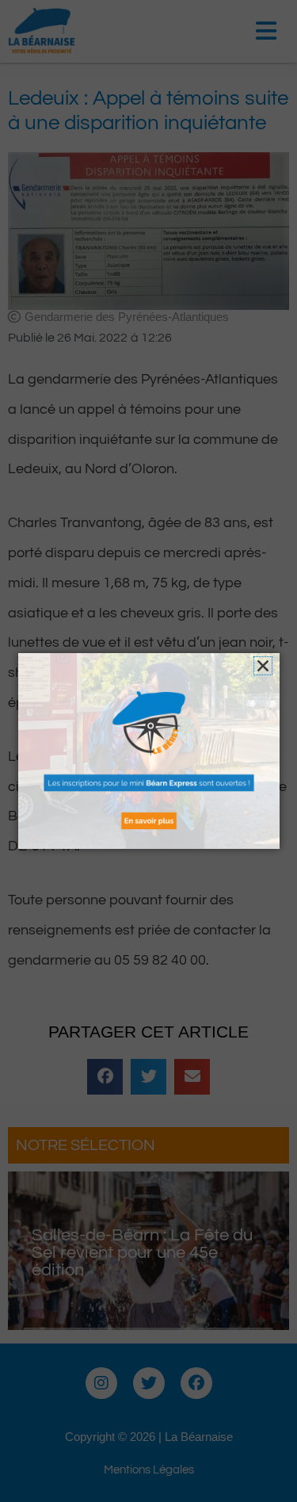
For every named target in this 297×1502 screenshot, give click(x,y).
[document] (148, 751)
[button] (263, 666)
